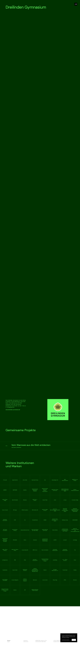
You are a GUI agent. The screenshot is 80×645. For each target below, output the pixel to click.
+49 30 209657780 (57, 640)
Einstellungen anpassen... (66, 639)
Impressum (26, 640)
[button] (75, 4)
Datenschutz (26, 641)
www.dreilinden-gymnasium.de (13, 409)
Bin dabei (73, 639)
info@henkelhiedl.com (57, 641)
